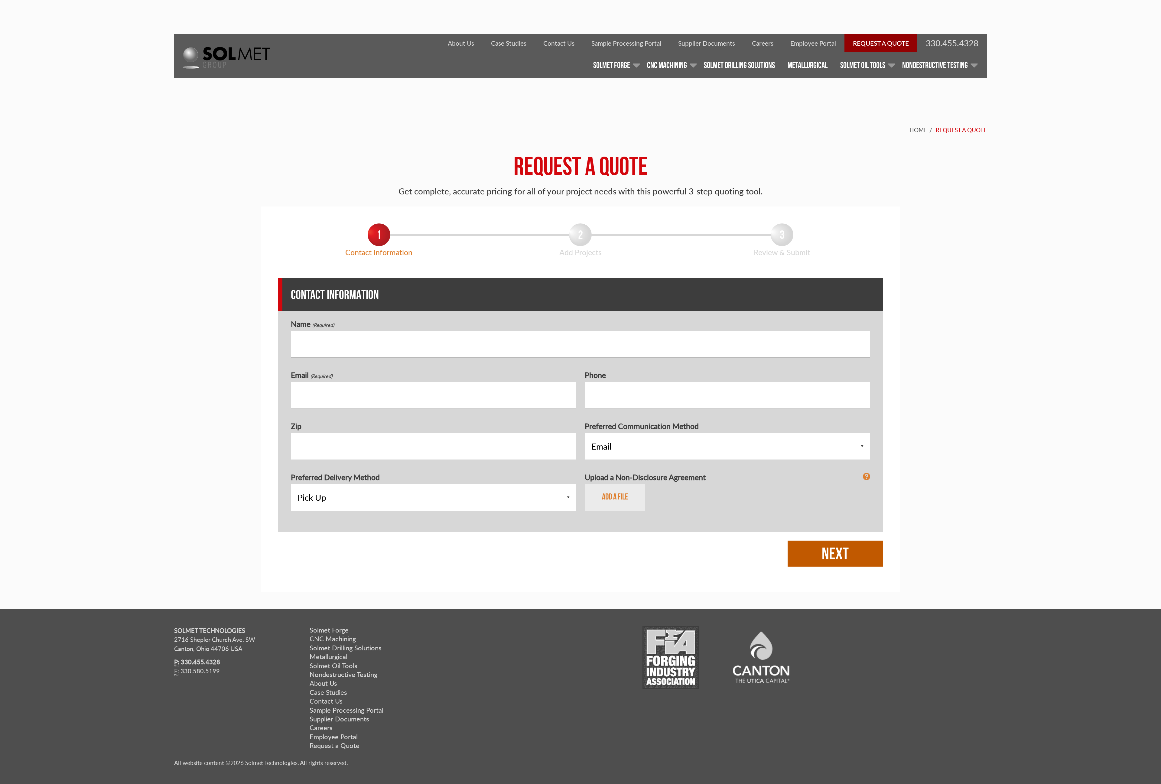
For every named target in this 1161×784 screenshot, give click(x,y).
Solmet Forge (329, 630)
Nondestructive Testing (343, 674)
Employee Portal (813, 43)
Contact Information (378, 252)
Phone (595, 375)
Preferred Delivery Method (335, 477)
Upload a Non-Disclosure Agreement (645, 477)
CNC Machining (333, 639)
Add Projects (580, 252)
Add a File (615, 496)
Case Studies (508, 43)
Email (311, 375)
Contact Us (558, 43)
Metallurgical (328, 656)
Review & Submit (782, 252)
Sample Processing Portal (626, 43)
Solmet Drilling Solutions (346, 647)
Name (312, 324)
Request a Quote (881, 43)
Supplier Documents (706, 43)
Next (835, 553)
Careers (762, 43)
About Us (461, 43)
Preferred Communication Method (642, 426)
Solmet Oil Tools (333, 665)
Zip (296, 426)
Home (918, 130)
